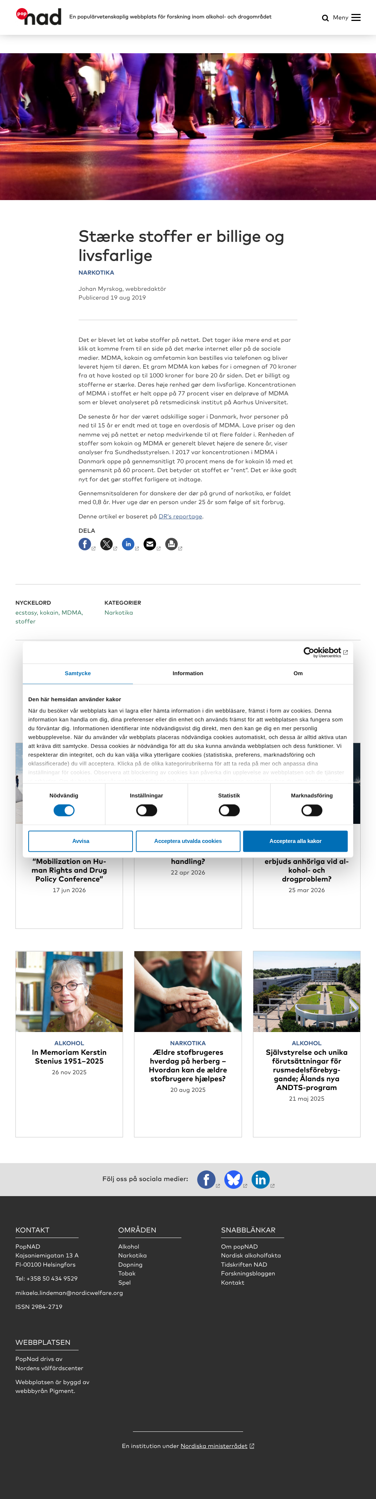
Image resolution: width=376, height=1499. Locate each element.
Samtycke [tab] (78, 673)
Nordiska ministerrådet (214, 1445)
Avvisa (80, 841)
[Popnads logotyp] (38, 23)
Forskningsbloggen (248, 1273)
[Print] (174, 546)
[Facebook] (89, 546)
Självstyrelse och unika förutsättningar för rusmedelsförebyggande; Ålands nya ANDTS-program (307, 1069)
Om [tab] (298, 673)
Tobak (126, 1273)
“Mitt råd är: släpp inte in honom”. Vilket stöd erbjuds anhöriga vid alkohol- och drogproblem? (307, 860)
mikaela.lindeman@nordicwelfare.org (69, 1292)
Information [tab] (188, 673)
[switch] (146, 811)
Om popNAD (239, 1246)
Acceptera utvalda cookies (188, 841)
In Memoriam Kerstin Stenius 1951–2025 (69, 1056)
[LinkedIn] (131, 546)
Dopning (130, 1264)
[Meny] (356, 17)
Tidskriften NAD (244, 1264)
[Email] (153, 546)
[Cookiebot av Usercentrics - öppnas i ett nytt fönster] (315, 652)
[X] (109, 546)
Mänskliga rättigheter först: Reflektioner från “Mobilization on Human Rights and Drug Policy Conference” (69, 860)
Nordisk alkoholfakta (251, 1255)
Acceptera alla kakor (296, 841)
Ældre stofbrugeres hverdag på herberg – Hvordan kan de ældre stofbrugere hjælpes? (188, 1065)
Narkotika (132, 1255)
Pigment (61, 1390)
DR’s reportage (180, 516)
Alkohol (128, 1246)
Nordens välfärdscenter (49, 1368)
